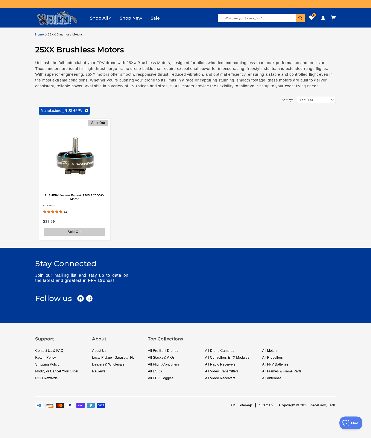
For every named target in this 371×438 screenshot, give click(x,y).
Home (39, 34)
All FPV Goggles (160, 378)
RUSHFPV (49, 205)
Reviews (98, 371)
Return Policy (45, 357)
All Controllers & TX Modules (227, 357)
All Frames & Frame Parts (281, 371)
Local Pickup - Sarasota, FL (113, 357)
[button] (101, 18)
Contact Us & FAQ (49, 350)
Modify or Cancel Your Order (56, 371)
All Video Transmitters (222, 371)
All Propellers (272, 357)
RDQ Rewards (46, 378)
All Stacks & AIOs (161, 357)
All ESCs (155, 371)
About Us (99, 350)
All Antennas (271, 378)
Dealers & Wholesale (108, 364)
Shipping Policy (47, 364)
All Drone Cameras (219, 350)
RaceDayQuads (323, 405)
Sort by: (287, 99)
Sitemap (266, 405)
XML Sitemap (241, 405)
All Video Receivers (220, 378)
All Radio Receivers (220, 364)
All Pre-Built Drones (163, 350)
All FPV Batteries (275, 364)
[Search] (300, 18)
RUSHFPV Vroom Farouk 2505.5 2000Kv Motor (74, 197)
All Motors (269, 350)
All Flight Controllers (163, 364)
